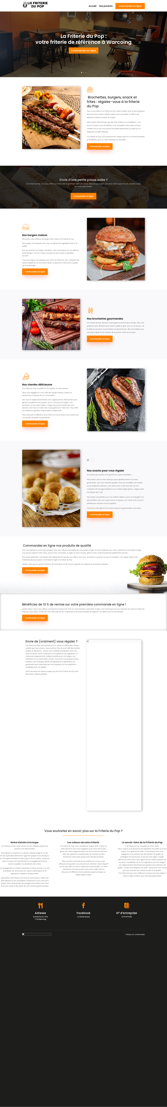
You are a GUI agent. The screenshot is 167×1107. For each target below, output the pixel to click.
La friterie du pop (83, 917)
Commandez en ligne (130, 6)
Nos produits (106, 6)
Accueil (92, 6)
